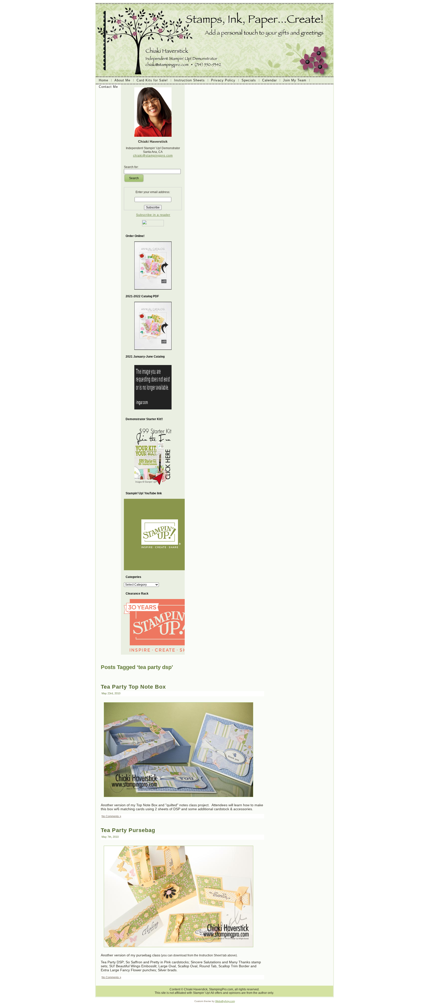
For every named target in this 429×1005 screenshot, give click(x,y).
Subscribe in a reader (153, 215)
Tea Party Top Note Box (133, 687)
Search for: (131, 167)
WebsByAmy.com (225, 1001)
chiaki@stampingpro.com (153, 155)
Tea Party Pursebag (128, 830)
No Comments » (111, 816)
